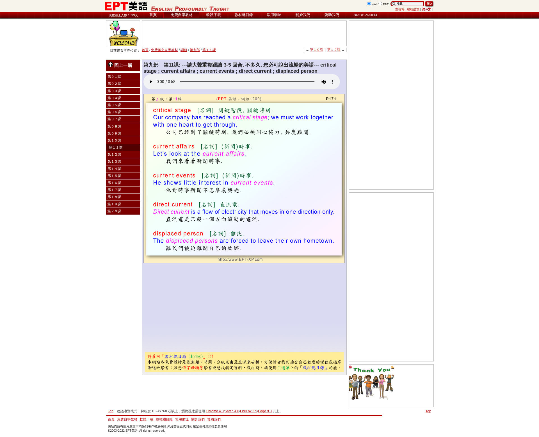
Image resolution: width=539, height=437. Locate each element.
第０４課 (114, 98)
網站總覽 (413, 9)
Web (375, 4)
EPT (386, 4)
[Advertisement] (244, 33)
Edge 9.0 (265, 411)
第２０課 (114, 211)
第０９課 (114, 133)
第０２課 (114, 84)
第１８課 (114, 197)
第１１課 (209, 50)
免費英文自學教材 (164, 50)
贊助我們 (332, 15)
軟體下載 (213, 15)
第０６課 (114, 112)
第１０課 (316, 50)
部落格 (400, 9)
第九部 (195, 50)
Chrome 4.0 (215, 411)
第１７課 (114, 190)
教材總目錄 (244, 15)
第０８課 (114, 126)
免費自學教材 (182, 15)
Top (428, 411)
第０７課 (114, 119)
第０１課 (114, 77)
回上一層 (123, 65)
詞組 (184, 50)
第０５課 (114, 105)
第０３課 (114, 91)
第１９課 (114, 204)
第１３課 (114, 161)
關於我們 (303, 15)
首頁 (153, 15)
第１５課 (114, 176)
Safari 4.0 (232, 411)
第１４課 (114, 169)
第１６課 (114, 183)
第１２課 (334, 50)
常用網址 (274, 15)
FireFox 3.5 (248, 411)
